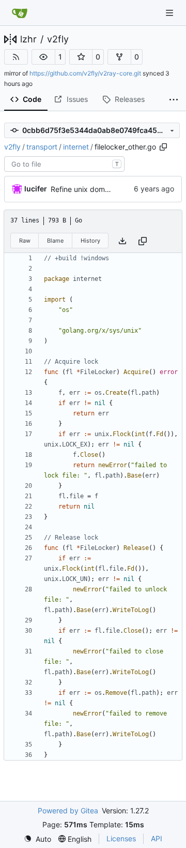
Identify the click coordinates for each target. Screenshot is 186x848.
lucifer (35, 188)
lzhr (28, 39)
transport (41, 146)
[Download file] (122, 240)
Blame (55, 240)
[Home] (19, 13)
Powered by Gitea (68, 810)
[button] (43, 57)
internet (76, 146)
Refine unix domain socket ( (97, 189)
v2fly (58, 39)
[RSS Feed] (16, 57)
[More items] (173, 100)
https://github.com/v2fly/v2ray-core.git (85, 73)
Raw (24, 240)
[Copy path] (163, 147)
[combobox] (64, 164)
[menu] (37, 839)
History (90, 240)
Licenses (121, 838)
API (156, 838)
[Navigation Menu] (170, 12)
